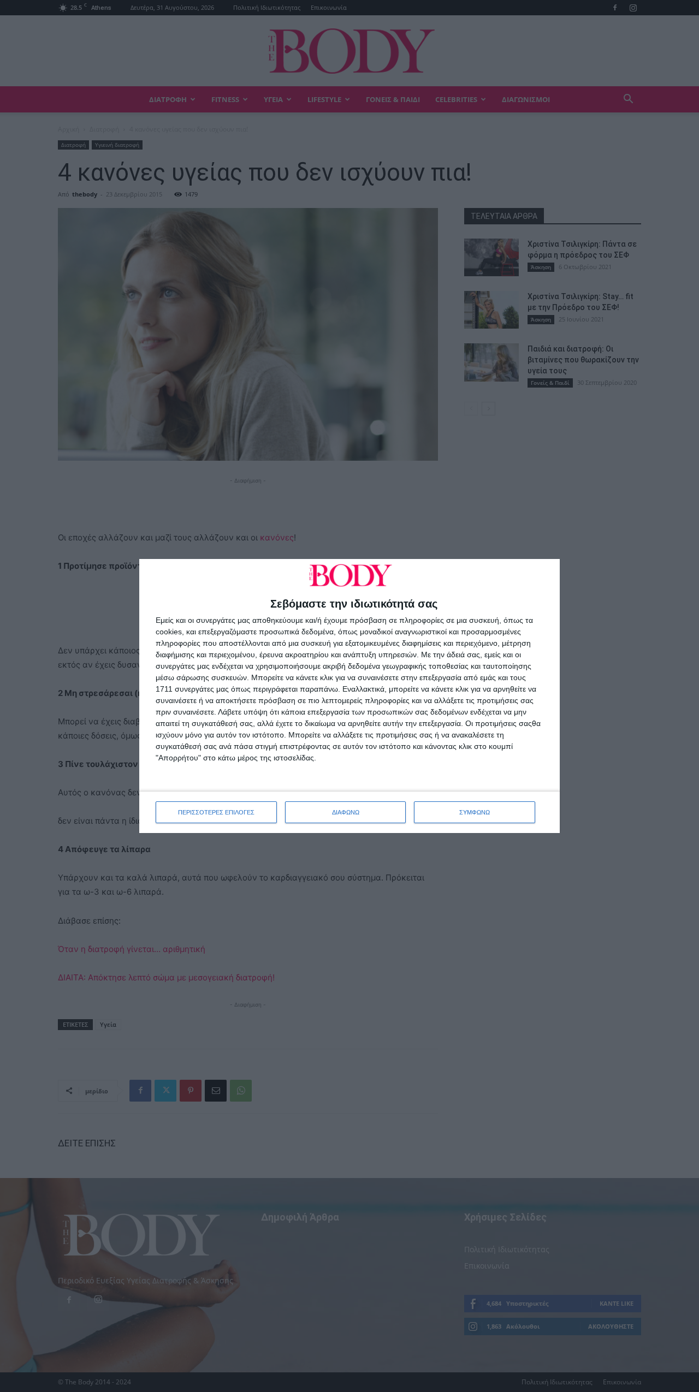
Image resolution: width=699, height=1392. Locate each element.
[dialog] (349, 696)
